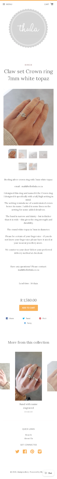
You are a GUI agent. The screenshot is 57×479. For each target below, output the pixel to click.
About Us (28, 438)
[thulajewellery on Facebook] (25, 452)
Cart (47, 4)
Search (28, 435)
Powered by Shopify (38, 472)
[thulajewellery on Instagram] (40, 452)
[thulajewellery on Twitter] (17, 452)
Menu (9, 4)
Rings (28, 65)
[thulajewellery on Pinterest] (32, 452)
